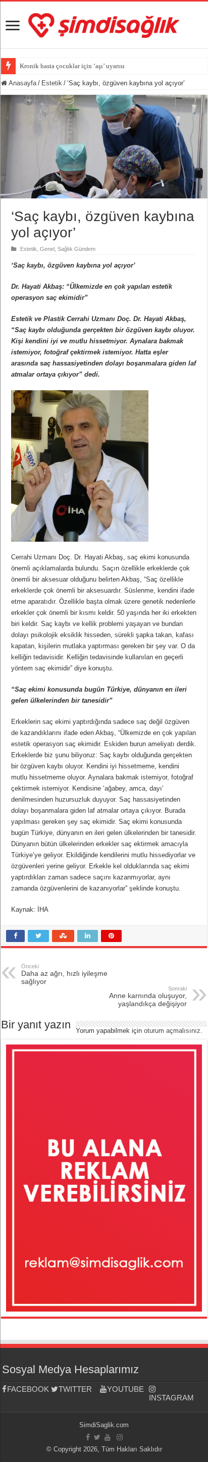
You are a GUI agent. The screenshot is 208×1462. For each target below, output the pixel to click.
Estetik (51, 83)
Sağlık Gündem (76, 249)
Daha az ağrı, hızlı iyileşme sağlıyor (64, 974)
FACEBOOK (28, 1389)
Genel (47, 249)
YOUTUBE (125, 1389)
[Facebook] (88, 1437)
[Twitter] (97, 1437)
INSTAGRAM (171, 1397)
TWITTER (75, 1389)
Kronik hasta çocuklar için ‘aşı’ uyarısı (72, 66)
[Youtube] (107, 1437)
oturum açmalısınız (172, 1030)
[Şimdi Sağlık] (104, 24)
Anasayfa (21, 83)
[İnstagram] (120, 1437)
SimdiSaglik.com (104, 1425)
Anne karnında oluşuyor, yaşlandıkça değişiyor (148, 996)
